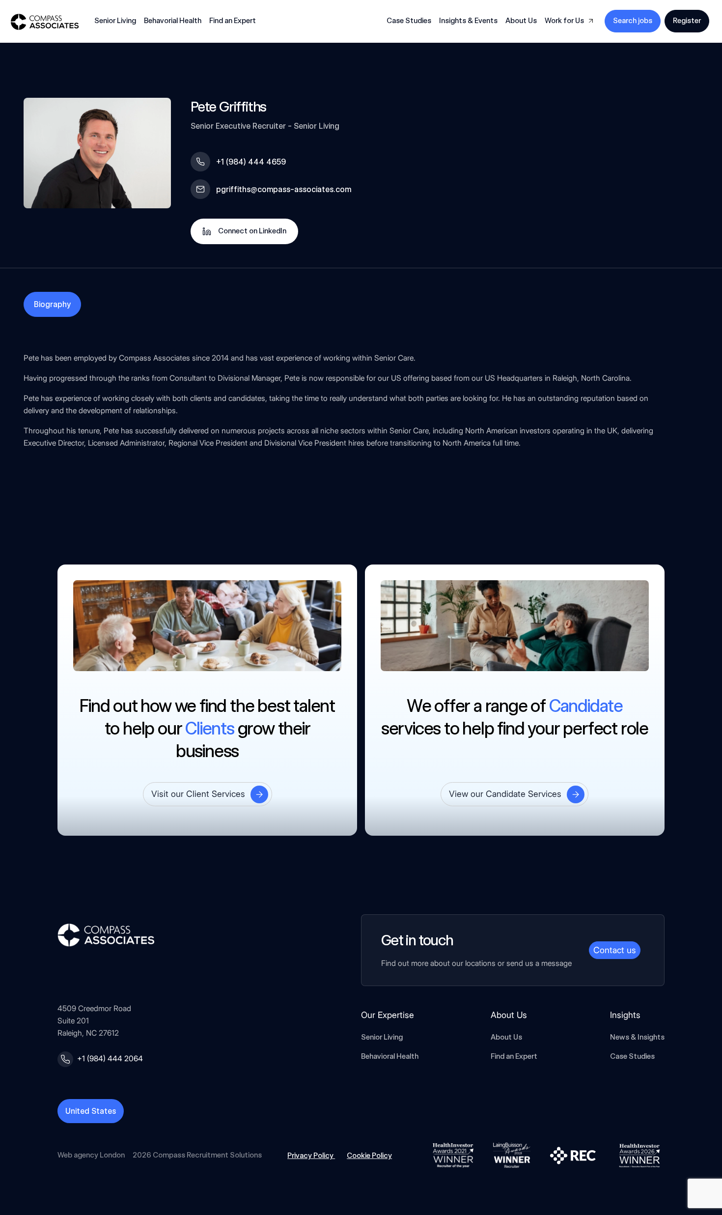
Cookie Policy (369, 1155)
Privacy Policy (311, 1155)
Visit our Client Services (198, 794)
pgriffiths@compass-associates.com (283, 189)
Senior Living (382, 1037)
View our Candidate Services (505, 794)
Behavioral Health (389, 1056)
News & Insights (637, 1037)
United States (90, 1111)
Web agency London (91, 1155)
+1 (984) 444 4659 (251, 162)
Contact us (614, 950)
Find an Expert (232, 20)
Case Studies (409, 20)
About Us (506, 1037)
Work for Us (564, 20)
